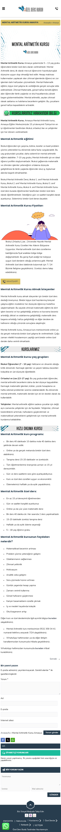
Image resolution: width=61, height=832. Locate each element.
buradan (39, 649)
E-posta (4, 709)
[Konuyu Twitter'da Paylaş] (8, 740)
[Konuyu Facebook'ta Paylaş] (3, 740)
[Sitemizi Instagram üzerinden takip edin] (30, 815)
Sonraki (53, 659)
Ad (2, 698)
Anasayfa (47, 23)
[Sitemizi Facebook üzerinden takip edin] (26, 815)
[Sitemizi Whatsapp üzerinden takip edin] (34, 815)
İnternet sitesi (7, 721)
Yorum (4, 679)
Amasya (56, 23)
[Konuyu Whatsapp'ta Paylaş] (13, 740)
